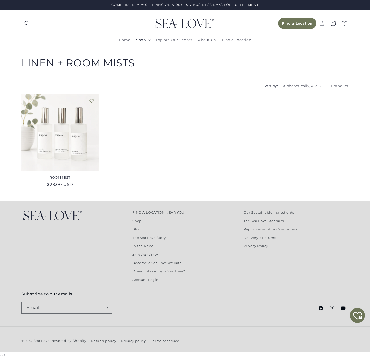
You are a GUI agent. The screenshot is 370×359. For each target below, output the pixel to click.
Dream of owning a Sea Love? (158, 271)
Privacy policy (133, 341)
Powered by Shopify (68, 341)
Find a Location (297, 23)
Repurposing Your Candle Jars (270, 229)
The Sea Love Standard (264, 221)
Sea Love (42, 341)
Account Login (145, 280)
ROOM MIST (60, 177)
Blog (136, 229)
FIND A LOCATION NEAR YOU (158, 212)
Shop (136, 221)
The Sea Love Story (149, 238)
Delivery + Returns (260, 238)
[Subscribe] (106, 308)
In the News (143, 246)
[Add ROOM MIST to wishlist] (91, 100)
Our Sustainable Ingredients (269, 212)
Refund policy (103, 341)
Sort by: (271, 86)
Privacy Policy (256, 246)
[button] (26, 23)
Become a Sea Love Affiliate (157, 263)
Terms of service (165, 341)
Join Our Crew (145, 255)
